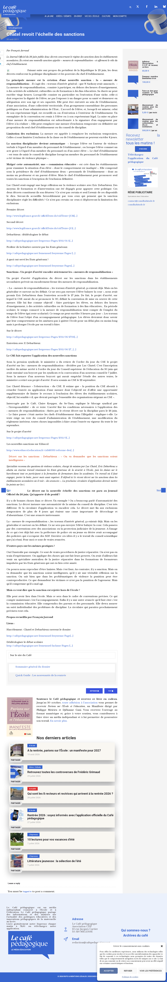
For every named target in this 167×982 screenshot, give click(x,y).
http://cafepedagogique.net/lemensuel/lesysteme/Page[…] (40, 636)
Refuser (128, 971)
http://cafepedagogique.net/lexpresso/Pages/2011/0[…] (38, 437)
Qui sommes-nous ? (135, 930)
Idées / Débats (63, 16)
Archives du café (135, 935)
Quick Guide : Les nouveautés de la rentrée (40, 675)
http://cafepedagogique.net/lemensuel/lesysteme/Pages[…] (40, 265)
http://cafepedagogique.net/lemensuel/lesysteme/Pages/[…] (41, 253)
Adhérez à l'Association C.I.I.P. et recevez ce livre (150, 64)
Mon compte (120, 16)
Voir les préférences (151, 971)
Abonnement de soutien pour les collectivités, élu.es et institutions (150, 123)
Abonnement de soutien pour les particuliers (150, 107)
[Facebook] (147, 6)
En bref (78, 16)
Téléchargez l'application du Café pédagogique (143, 158)
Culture (106, 16)
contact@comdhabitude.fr (141, 201)
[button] (161, 946)
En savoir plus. (58, 721)
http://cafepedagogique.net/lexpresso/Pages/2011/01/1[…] (40, 240)
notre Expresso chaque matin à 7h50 (31, 925)
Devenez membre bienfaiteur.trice (150, 77)
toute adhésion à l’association (80, 702)
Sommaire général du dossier (32, 666)
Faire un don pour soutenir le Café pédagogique (150, 93)
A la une (49, 16)
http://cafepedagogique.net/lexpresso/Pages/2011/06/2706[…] (42, 337)
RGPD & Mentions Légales (75, 976)
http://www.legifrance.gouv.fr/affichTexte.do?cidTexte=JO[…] (41, 228)
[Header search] (130, 7)
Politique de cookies (130, 977)
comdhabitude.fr (136, 204)
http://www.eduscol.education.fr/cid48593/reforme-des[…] (40, 450)
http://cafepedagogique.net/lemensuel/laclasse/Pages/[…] (40, 645)
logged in (27, 891)
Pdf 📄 (110, 691)
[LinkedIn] (156, 6)
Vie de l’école (92, 16)
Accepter (109, 971)
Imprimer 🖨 (94, 691)
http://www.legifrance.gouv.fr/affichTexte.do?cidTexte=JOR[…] (42, 216)
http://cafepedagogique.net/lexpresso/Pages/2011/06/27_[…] (41, 349)
